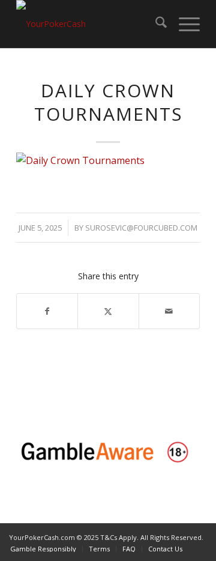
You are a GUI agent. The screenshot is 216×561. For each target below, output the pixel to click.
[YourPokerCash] (89, 24)
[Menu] (183, 24)
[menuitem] (155, 24)
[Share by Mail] (169, 311)
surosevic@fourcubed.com (141, 227)
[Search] (155, 24)
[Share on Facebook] (47, 311)
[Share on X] (108, 311)
